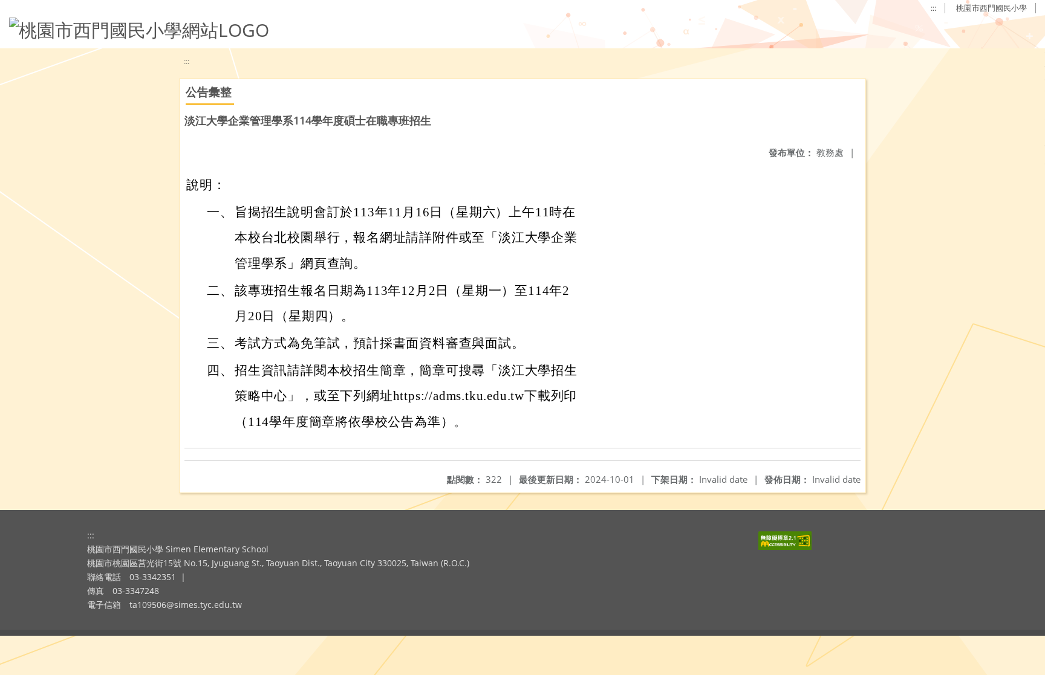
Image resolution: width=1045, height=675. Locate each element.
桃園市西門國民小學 (991, 7)
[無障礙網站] (785, 546)
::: (933, 7)
